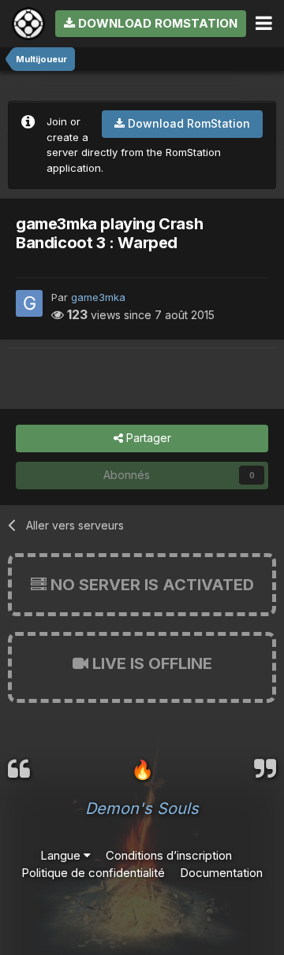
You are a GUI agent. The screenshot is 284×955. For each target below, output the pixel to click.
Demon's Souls (142, 808)
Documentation (221, 872)
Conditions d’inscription (169, 855)
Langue (62, 855)
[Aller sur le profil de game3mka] (29, 303)
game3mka (98, 297)
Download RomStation (156, 23)
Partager (147, 437)
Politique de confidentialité (93, 872)
